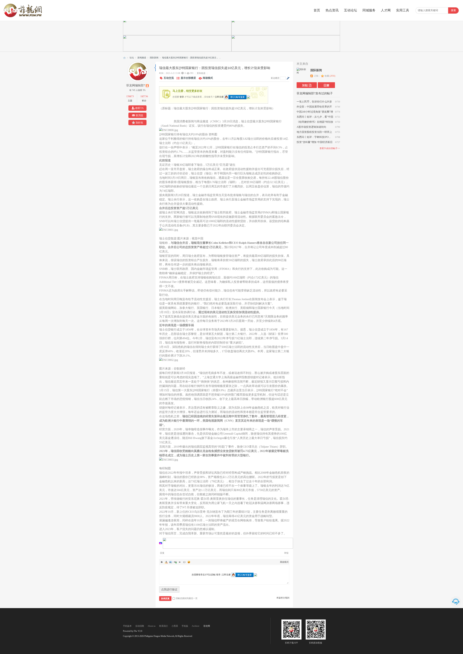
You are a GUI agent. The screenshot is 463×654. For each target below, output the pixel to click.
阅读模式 (208, 78)
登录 (182, 96)
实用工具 (402, 10)
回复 (162, 553)
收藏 (330, 76)
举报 (286, 553)
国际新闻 (154, 57)
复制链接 (201, 73)
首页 (317, 10)
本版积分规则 (282, 598)
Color (166, 562)
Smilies (189, 562)
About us (152, 626)
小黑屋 (174, 626)
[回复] (326, 85)
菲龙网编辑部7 (135, 85)
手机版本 (127, 626)
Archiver (195, 626)
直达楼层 (275, 78)
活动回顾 (139, 626)
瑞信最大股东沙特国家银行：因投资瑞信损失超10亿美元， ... (191, 57)
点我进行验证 (169, 589)
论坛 (131, 57)
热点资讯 (332, 10)
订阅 (316, 76)
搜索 (453, 10)
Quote (180, 562)
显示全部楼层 (188, 78)
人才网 (386, 10)
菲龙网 (124, 57)
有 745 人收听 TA (137, 90)
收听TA (139, 108)
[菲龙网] (22, 16)
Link (175, 562)
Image (171, 562)
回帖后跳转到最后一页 (186, 598)
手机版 (185, 626)
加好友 (139, 122)
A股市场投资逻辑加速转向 (311, 127)
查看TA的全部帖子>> (330, 148)
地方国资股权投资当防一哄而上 (314, 132)
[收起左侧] (155, 67)
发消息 (139, 115)
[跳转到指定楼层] (287, 78)
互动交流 (169, 78)
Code (184, 562)
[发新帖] (307, 85)
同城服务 (368, 10)
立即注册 (219, 96)
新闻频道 (141, 57)
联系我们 (163, 626)
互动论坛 (350, 10)
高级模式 (284, 562)
